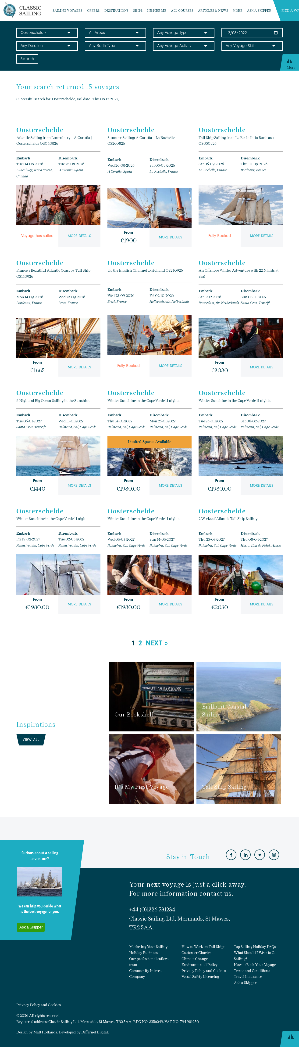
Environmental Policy (200, 964)
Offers (93, 10)
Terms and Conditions (252, 970)
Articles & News (213, 10)
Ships (138, 10)
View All (31, 740)
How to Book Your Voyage (255, 964)
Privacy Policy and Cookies (204, 970)
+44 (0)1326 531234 (152, 909)
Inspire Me (156, 10)
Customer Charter (196, 952)
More (237, 10)
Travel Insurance (248, 976)
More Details (79, 236)
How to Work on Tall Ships (203, 946)
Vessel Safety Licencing (200, 976)
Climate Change (195, 959)
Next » (157, 643)
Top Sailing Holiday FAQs (255, 946)
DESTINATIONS (116, 10)
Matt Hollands (45, 1032)
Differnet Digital (94, 1032)
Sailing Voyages (67, 10)
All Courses (182, 10)
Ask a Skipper (259, 10)
